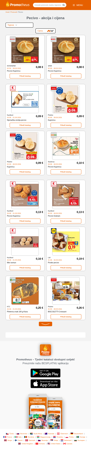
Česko (11, 434)
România (31, 437)
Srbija (56, 440)
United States (55, 444)
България (81, 440)
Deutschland (78, 434)
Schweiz (42, 444)
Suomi (20, 440)
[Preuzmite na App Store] (45, 383)
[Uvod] (17, 4)
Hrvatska (60, 437)
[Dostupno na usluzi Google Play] (45, 373)
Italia (20, 437)
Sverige (82, 437)
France (9, 437)
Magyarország (45, 437)
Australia (51, 434)
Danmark (32, 440)
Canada (69, 444)
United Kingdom (27, 444)
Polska (71, 437)
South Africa (38, 434)
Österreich (64, 434)
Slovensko (23, 434)
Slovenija (44, 440)
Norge (10, 440)
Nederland (67, 440)
